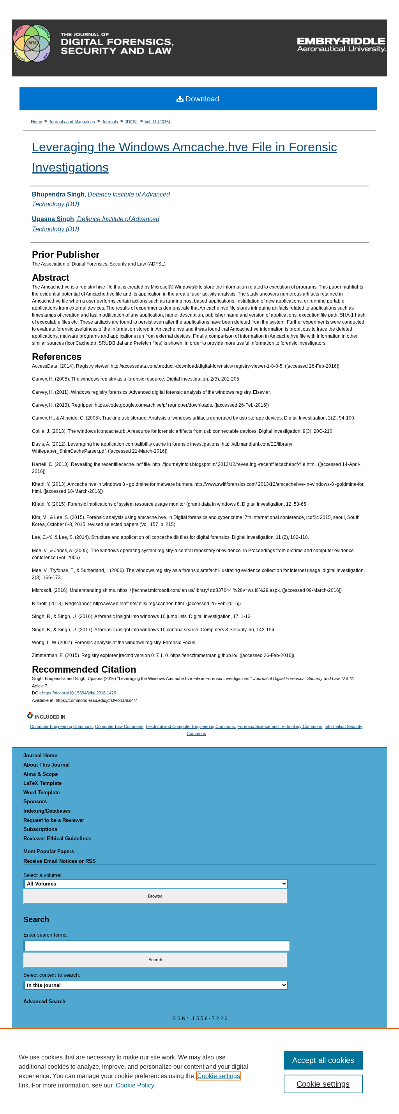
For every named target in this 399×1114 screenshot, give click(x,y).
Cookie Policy (135, 1085)
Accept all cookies (323, 1060)
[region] (199, 1071)
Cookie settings (218, 1076)
